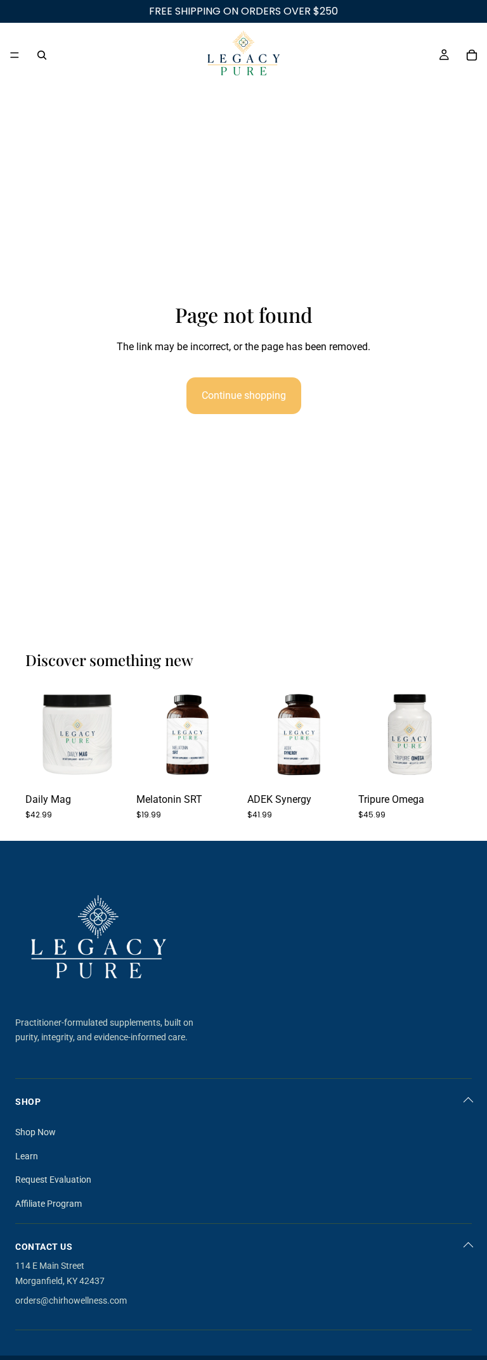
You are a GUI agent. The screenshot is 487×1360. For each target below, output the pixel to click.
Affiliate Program (48, 1204)
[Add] (109, 766)
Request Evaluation (53, 1179)
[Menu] (14, 55)
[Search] (42, 55)
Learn (26, 1156)
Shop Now (35, 1132)
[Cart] (472, 55)
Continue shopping (244, 395)
